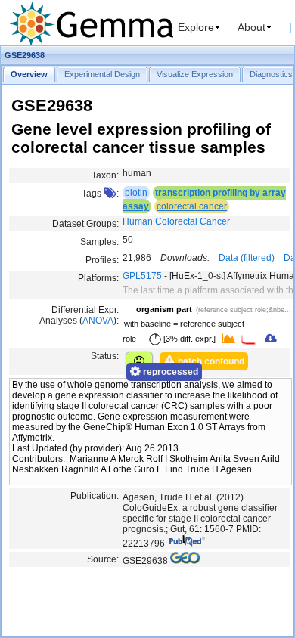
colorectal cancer (192, 206)
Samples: (99, 242)
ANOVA (97, 320)
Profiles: (102, 260)
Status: (105, 356)
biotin (136, 192)
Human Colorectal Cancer (176, 221)
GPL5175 (142, 276)
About (252, 27)
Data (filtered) (247, 257)
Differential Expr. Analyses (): (79, 315)
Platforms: (98, 278)
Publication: (94, 496)
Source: (103, 559)
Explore (196, 27)
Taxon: (105, 175)
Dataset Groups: (85, 223)
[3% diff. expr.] (188, 338)
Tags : (100, 193)
